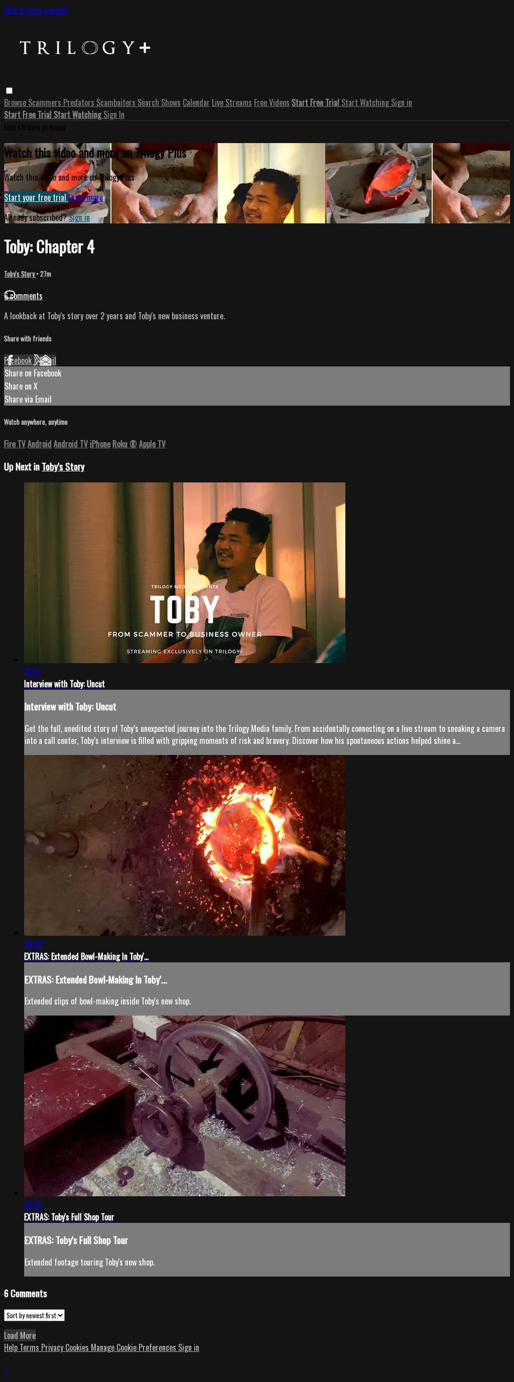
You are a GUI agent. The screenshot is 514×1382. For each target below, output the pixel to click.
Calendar (196, 102)
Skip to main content (36, 10)
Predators (79, 102)
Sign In (113, 114)
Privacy (53, 1347)
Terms (30, 1347)
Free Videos (272, 102)
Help (12, 1347)
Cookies (78, 1347)
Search (149, 102)
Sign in (401, 102)
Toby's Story (20, 274)
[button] (9, 90)
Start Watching (366, 102)
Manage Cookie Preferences (134, 1347)
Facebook (19, 360)
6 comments (23, 296)
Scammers (45, 102)
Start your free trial (36, 197)
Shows (171, 102)
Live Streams (232, 102)
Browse (16, 102)
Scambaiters (117, 102)
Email (48, 360)
